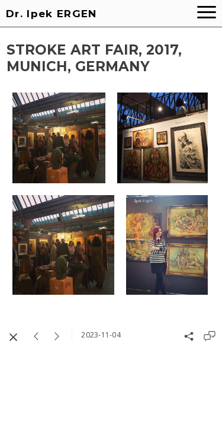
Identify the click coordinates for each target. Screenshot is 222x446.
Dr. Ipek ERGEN (51, 14)
